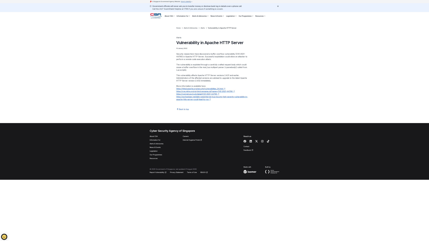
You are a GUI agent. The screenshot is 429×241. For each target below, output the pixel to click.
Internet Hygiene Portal (191, 140)
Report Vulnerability (157, 172)
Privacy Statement (176, 172)
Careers (186, 136)
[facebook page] (245, 141)
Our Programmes (156, 155)
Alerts (203, 28)
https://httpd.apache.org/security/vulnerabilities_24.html (199, 89)
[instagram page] (262, 141)
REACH (203, 172)
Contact (246, 146)
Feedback (247, 150)
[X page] (256, 141)
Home (178, 28)
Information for (155, 140)
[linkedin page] (250, 141)
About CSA (154, 136)
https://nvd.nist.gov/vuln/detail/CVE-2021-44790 (196, 94)
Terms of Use (192, 172)
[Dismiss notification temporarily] (278, 6)
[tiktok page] (268, 141)
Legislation (154, 151)
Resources (154, 158)
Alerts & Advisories (191, 28)
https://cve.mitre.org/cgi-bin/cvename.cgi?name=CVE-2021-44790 (204, 91)
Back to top (184, 109)
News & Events (155, 147)
